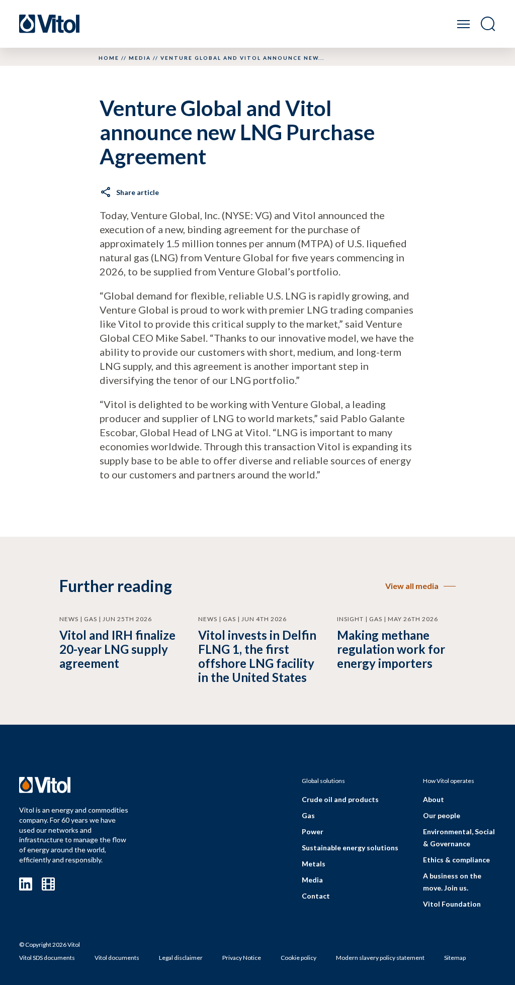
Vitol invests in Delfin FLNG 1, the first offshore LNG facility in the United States (257, 656)
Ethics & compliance (456, 859)
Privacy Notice (241, 957)
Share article (137, 192)
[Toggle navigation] (463, 24)
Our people (441, 815)
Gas (308, 815)
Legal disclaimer (181, 957)
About (433, 799)
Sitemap (455, 957)
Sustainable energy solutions (350, 847)
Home (109, 58)
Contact (316, 896)
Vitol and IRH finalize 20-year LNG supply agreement (117, 649)
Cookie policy (298, 957)
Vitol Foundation (452, 904)
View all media (412, 585)
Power (312, 831)
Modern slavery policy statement (380, 957)
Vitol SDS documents (47, 957)
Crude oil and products (340, 799)
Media (140, 58)
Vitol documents (117, 957)
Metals (313, 863)
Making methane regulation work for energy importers (391, 649)
